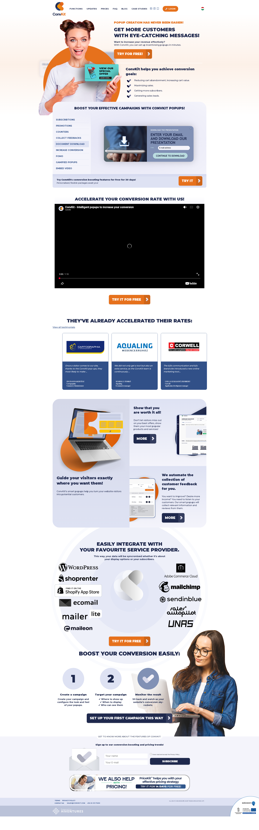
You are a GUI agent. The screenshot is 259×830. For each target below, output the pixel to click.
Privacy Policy (68, 800)
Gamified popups (66, 162)
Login (171, 8)
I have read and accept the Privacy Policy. (166, 754)
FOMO (59, 156)
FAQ (115, 8)
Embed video (64, 168)
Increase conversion (69, 150)
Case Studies (139, 8)
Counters (62, 132)
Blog (124, 8)
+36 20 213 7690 (93, 803)
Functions (76, 8)
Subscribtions (65, 119)
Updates (92, 8)
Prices (105, 8)
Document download (70, 144)
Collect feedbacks (68, 138)
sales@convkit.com (76, 803)
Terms (57, 800)
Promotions (64, 126)
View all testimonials (64, 327)
